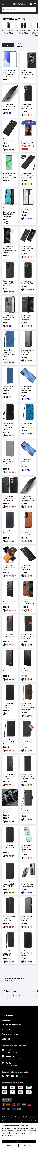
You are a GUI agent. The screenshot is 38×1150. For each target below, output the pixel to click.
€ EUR (5, 1099)
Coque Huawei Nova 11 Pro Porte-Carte (9, 567)
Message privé (11, 1065)
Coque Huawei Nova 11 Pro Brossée (26, 462)
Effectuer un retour (11, 1024)
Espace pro (7, 1039)
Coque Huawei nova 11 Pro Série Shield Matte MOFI (27, 498)
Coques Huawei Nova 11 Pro (8, 31)
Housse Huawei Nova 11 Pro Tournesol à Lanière (28, 425)
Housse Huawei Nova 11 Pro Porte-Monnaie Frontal (9, 498)
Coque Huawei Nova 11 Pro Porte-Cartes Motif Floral (27, 602)
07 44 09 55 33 (12, 1052)
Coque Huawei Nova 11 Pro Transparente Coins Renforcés (9, 250)
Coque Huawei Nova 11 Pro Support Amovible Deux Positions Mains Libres (9, 212)
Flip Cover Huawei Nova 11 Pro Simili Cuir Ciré (27, 671)
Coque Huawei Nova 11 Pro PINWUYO (8, 389)
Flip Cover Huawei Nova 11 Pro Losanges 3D (9, 918)
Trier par (19, 43)
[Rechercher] (4, 9)
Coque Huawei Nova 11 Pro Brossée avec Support (26, 390)
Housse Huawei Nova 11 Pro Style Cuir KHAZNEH (9, 884)
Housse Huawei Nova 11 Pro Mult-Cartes (27, 742)
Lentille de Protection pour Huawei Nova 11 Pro (28, 72)
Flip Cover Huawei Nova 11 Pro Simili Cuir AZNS (27, 352)
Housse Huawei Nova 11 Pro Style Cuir (9, 847)
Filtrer (8, 45)
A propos (6, 1029)
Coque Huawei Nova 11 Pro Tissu (27, 282)
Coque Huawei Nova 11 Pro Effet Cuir (8, 636)
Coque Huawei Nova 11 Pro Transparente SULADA (8, 812)
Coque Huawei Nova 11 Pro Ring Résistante (8, 318)
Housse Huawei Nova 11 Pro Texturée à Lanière (27, 811)
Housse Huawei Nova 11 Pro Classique (8, 705)
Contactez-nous (10, 1034)
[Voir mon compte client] (30, 4)
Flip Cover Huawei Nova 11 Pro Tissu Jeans (9, 671)
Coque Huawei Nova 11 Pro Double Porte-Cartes (9, 602)
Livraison (6, 1020)
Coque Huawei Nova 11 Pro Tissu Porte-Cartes (27, 249)
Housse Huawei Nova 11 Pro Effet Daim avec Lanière (27, 776)
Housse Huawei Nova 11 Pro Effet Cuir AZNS (8, 776)
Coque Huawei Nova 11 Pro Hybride (26, 210)
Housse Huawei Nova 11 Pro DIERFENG (8, 953)
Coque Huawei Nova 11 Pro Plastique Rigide (26, 106)
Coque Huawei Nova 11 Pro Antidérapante (26, 318)
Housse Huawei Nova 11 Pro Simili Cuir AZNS (27, 918)
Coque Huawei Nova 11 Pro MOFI (9, 105)
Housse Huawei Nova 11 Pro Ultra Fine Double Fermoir (8, 463)
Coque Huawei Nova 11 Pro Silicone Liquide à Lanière (28, 175)
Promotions (7, 1015)
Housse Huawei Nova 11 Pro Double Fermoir (9, 533)
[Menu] (7, 4)
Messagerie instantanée (15, 1059)
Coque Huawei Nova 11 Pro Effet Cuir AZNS (8, 283)
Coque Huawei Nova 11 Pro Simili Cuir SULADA (27, 567)
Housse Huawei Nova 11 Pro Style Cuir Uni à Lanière (9, 742)
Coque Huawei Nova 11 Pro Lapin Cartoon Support (27, 884)
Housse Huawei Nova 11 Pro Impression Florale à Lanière (10, 353)
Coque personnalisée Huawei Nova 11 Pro (28, 141)
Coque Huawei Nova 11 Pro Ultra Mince (8, 141)
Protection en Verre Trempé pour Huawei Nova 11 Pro (9, 175)
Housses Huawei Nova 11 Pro (23, 31)
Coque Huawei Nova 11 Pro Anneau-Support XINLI (26, 848)
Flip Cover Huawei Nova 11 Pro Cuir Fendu (27, 953)
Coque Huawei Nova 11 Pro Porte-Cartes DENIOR (27, 533)
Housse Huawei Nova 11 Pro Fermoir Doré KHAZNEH (28, 636)
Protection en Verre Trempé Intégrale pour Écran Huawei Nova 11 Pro (9, 73)
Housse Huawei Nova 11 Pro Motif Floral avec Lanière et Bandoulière (27, 706)
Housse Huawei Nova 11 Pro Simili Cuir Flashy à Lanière (8, 426)
